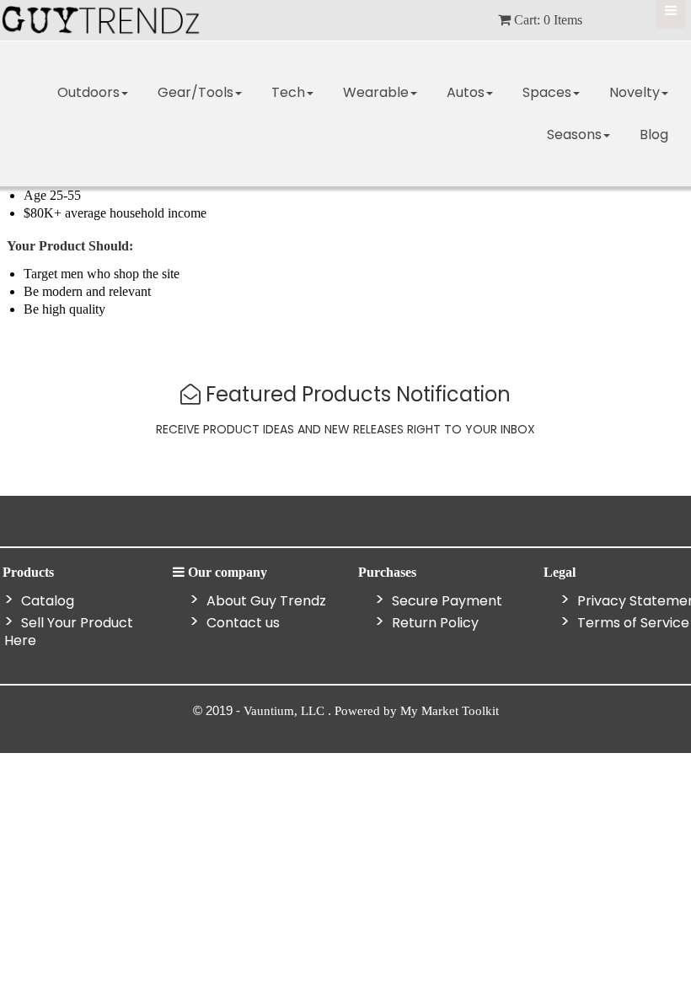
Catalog (46, 600)
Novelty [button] (634, 92)
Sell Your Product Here (68, 631)
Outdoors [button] (88, 92)
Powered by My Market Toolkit (417, 711)
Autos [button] (466, 92)
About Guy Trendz (264, 600)
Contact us (241, 622)
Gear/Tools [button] (195, 92)
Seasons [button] (574, 134)
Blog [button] (654, 134)
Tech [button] (288, 92)
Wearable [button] (376, 92)
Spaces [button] (546, 92)
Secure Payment (445, 600)
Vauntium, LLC (286, 711)
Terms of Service (631, 622)
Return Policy (433, 622)
